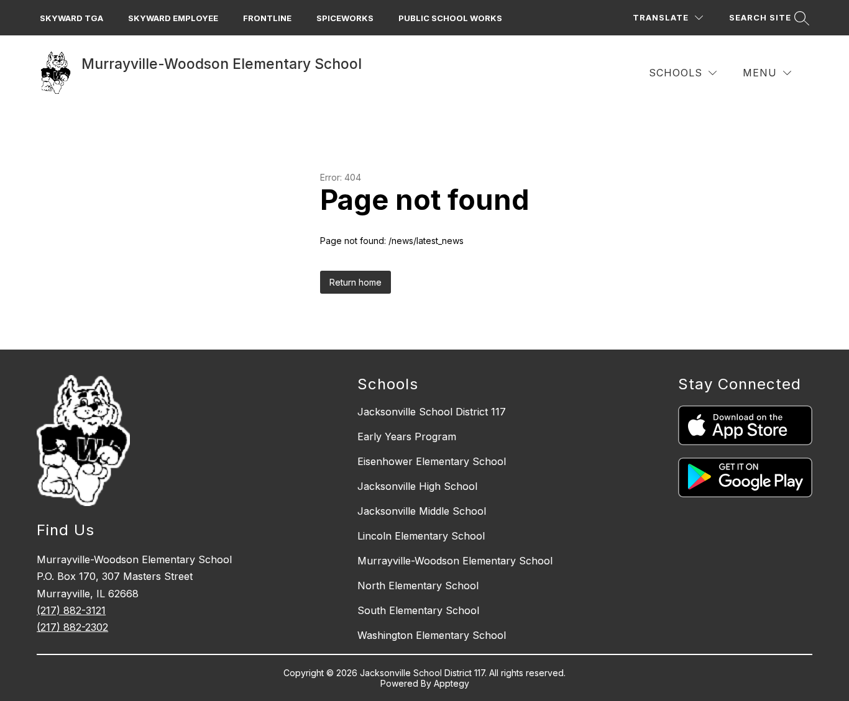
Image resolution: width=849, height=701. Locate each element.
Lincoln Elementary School (421, 536)
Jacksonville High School (417, 486)
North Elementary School (418, 585)
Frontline (267, 18)
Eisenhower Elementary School (431, 461)
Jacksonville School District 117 (431, 411)
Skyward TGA (71, 18)
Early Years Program (406, 436)
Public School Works (450, 18)
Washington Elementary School (431, 635)
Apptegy (451, 683)
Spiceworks (345, 18)
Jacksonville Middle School (421, 511)
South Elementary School (418, 610)
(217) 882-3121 (71, 610)
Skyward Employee (173, 18)
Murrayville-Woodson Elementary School (455, 560)
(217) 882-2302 (72, 627)
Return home (355, 282)
